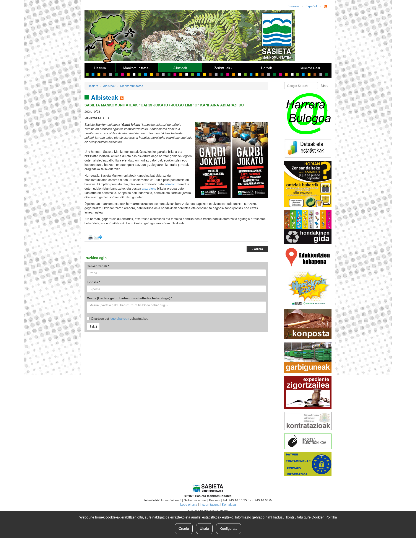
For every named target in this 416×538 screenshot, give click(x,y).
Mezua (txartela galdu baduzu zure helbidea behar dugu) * (129, 298)
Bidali (93, 326)
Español (311, 6)
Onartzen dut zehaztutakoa (119, 318)
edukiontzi (172, 184)
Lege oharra (188, 504)
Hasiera (100, 67)
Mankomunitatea (136, 67)
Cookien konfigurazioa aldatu (208, 511)
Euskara (293, 6)
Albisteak (180, 67)
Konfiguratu (228, 528)
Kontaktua (229, 504)
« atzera (257, 249)
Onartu (184, 528)
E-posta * (93, 282)
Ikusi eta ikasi (310, 67)
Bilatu (324, 85)
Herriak (266, 67)
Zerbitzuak (222, 67)
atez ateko (149, 188)
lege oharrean (119, 318)
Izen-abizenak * (98, 266)
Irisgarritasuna (209, 504)
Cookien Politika (324, 517)
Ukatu (204, 528)
